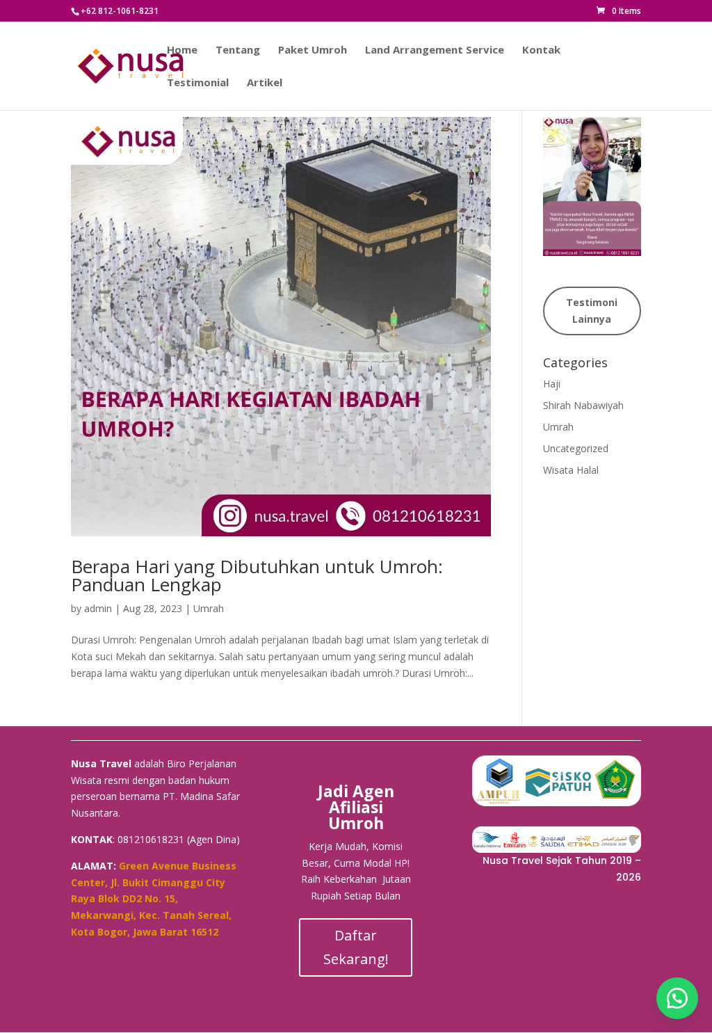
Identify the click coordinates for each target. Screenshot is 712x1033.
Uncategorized (575, 448)
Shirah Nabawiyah (583, 405)
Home (182, 50)
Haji (551, 383)
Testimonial (198, 83)
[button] (677, 998)
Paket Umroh (312, 50)
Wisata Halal (571, 470)
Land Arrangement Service (434, 50)
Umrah (208, 608)
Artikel (264, 83)
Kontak (541, 50)
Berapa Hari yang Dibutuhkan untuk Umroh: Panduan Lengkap (257, 575)
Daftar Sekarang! (356, 947)
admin (98, 608)
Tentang (238, 50)
